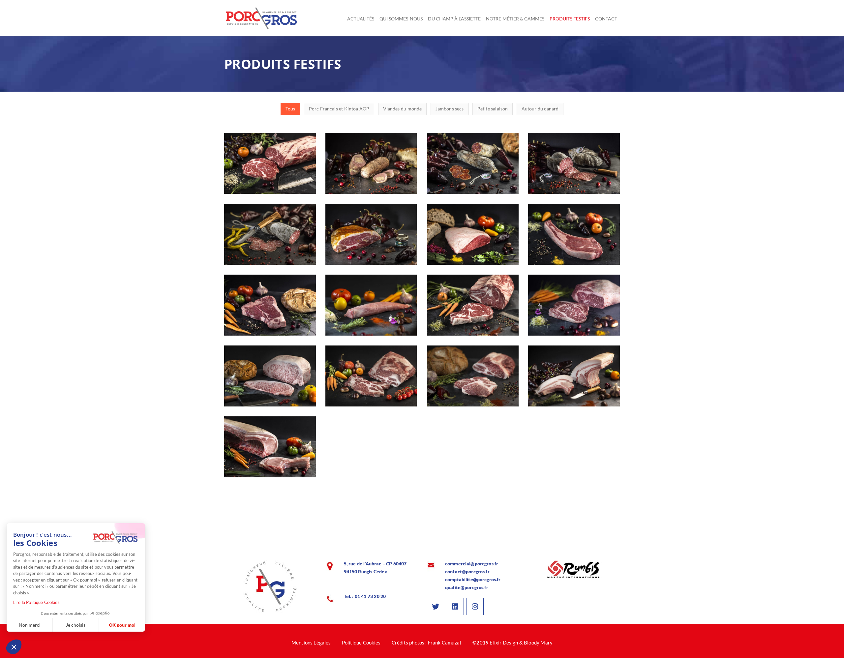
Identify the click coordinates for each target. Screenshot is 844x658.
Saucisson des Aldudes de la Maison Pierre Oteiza (269, 242)
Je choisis (75, 625)
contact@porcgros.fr (467, 571)
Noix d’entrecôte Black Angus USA (270, 171)
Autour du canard (371, 187)
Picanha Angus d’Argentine (473, 238)
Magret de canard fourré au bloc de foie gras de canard (371, 171)
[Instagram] (475, 606)
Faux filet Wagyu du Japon (269, 379)
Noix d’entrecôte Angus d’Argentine (574, 312)
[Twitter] (435, 606)
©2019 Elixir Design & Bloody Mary (512, 642)
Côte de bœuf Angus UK (473, 309)
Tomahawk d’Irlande (574, 238)
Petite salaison (472, 187)
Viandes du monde (270, 187)
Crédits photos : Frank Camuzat (427, 642)
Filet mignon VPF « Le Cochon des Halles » (371, 312)
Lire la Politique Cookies (36, 602)
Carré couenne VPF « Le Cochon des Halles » (270, 454)
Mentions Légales (311, 642)
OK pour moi (122, 625)
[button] (14, 647)
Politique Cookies (361, 642)
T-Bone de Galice (270, 309)
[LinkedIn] (455, 606)
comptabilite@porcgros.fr (472, 579)
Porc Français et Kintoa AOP (371, 329)
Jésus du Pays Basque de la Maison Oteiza (574, 171)
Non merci (30, 625)
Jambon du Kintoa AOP (371, 238)
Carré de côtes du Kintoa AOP (574, 379)
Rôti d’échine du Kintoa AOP (473, 379)
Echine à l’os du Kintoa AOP (371, 379)
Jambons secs (371, 250)
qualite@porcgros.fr (466, 587)
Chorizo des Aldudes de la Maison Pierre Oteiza (472, 171)
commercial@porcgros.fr (471, 563)
